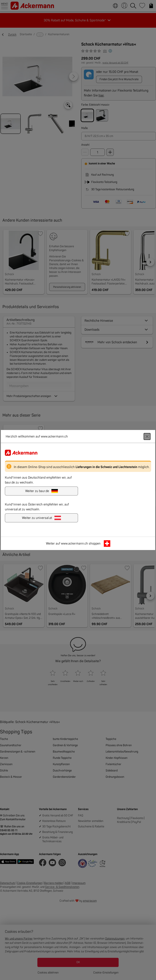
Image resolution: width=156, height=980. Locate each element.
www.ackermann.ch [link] (74, 543)
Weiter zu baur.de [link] (37, 491)
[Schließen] (147, 436)
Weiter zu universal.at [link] (37, 518)
